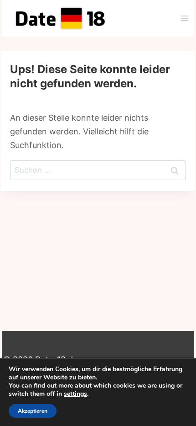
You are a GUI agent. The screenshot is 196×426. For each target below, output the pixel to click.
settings (75, 394)
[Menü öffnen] (184, 18)
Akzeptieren (32, 411)
